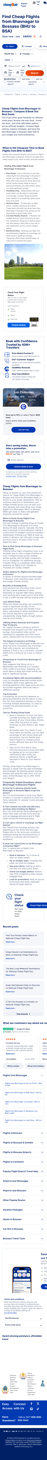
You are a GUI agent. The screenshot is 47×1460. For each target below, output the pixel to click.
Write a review (13, 1066)
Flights (17, 94)
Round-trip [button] (9, 54)
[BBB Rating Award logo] (40, 1385)
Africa (25, 94)
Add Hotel (26, 79)
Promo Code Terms (13, 1325)
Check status (19, 325)
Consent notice (11, 476)
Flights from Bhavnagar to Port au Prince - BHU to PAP (23, 1084)
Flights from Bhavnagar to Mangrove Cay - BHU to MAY (22, 1112)
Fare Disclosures (12, 1318)
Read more (10, 942)
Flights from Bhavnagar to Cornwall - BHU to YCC (22, 1103)
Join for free (23, 430)
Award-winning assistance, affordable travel (22, 1337)
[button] (36, 3)
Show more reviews (36, 1066)
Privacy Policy (22, 476)
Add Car (39, 79)
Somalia (33, 94)
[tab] (9, 46)
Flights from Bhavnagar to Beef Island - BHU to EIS (23, 1093)
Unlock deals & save (23, 466)
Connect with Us (20, 1406)
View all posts (22, 1014)
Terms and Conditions (34, 1440)
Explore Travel (24, 4)
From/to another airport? (13, 83)
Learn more (23, 403)
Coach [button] (7, 60)
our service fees (10, 1313)
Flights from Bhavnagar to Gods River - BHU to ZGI (23, 1121)
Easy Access (7, 1406)
